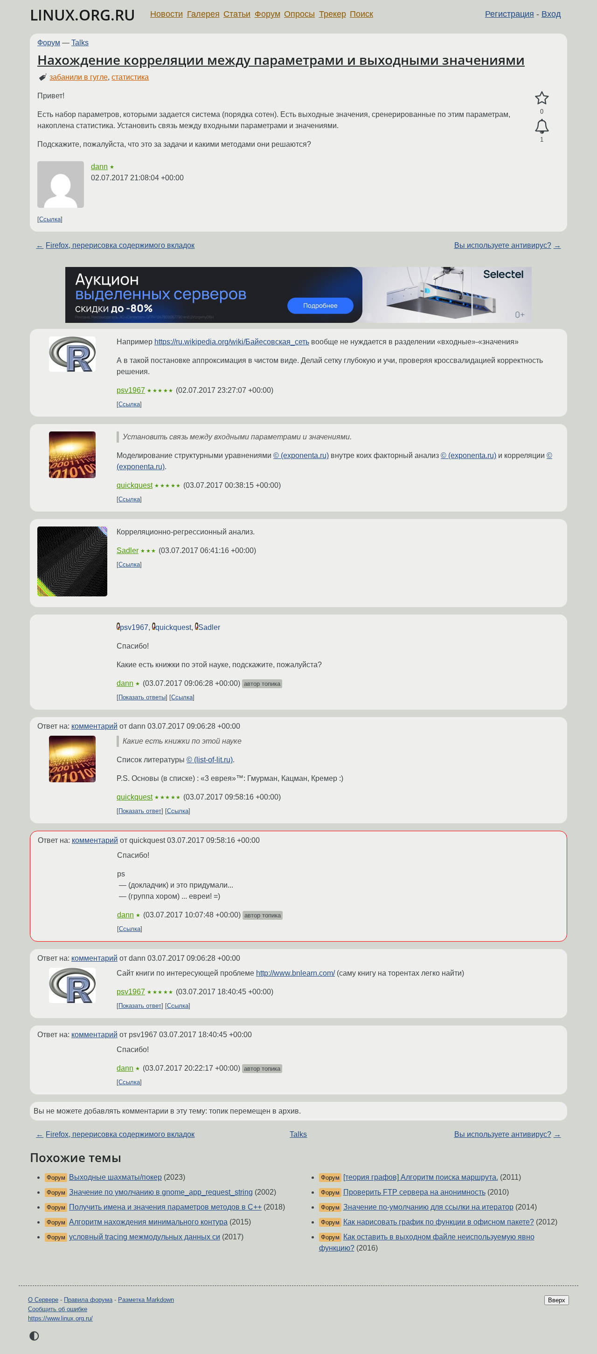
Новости (166, 14)
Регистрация (509, 14)
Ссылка (50, 219)
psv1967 (131, 390)
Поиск (361, 14)
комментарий (94, 726)
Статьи (236, 14)
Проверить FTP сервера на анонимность (414, 1192)
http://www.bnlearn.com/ (295, 973)
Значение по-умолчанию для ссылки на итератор (428, 1207)
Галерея (203, 14)
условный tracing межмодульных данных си (144, 1237)
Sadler (128, 550)
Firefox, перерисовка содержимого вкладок (120, 245)
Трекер (332, 14)
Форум (267, 14)
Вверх (556, 1300)
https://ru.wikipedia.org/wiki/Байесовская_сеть (231, 342)
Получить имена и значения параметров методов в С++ (165, 1207)
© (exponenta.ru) (301, 455)
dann (99, 167)
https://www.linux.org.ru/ (60, 1318)
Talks (80, 43)
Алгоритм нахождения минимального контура (148, 1222)
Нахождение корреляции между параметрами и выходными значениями (281, 59)
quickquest (135, 485)
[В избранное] (541, 98)
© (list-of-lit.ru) (210, 760)
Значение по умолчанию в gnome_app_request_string (161, 1192)
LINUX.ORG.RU (82, 15)
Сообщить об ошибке (57, 1309)
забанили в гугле (78, 77)
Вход (551, 14)
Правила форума (88, 1299)
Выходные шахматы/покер (115, 1177)
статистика (130, 77)
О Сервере (43, 1299)
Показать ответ (139, 810)
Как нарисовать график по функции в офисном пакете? (438, 1222)
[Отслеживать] (541, 126)
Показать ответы (142, 697)
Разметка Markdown (146, 1299)
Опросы (299, 14)
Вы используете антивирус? (502, 245)
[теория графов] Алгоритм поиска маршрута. (420, 1177)
